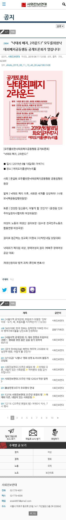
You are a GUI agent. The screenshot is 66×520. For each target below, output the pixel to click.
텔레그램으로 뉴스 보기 (11, 437)
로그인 (33, 513)
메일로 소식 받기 (33, 439)
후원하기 (55, 439)
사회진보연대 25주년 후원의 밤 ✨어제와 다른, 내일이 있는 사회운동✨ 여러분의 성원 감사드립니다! (24, 370)
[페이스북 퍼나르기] (14, 290)
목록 (13, 32)
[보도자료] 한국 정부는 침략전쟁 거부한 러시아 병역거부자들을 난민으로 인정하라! (24, 329)
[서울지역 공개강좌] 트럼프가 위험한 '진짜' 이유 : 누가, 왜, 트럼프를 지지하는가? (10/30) (24, 320)
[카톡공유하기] (23, 290)
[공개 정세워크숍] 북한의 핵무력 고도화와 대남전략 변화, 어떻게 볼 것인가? (24, 350)
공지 (9, 17)
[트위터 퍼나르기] (4, 290)
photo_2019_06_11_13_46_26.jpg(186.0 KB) (28, 65)
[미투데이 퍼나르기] (32, 290)
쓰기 (6, 32)
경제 (16, 459)
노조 (16, 473)
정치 (16, 452)
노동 (16, 466)
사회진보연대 (34, 4)
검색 (64, 4)
